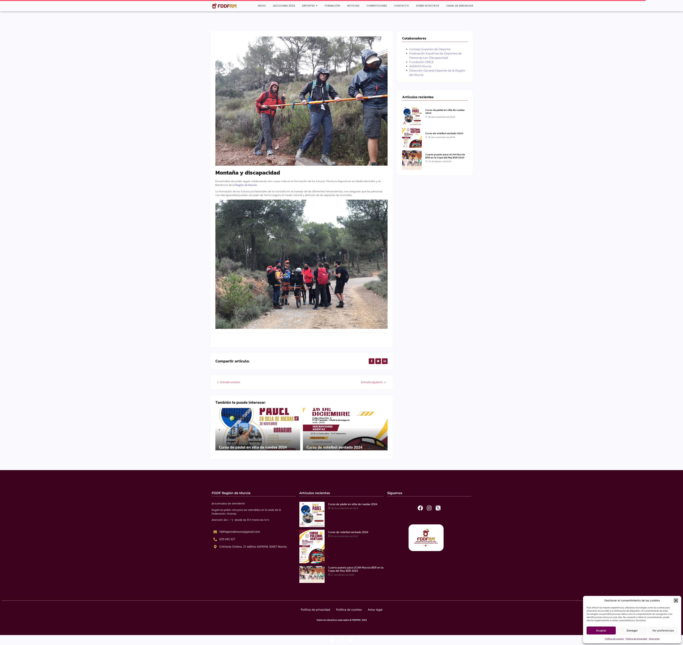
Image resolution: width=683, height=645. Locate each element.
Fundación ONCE (421, 62)
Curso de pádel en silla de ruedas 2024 (253, 447)
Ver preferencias (663, 630)
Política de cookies (614, 638)
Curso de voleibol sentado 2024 (334, 447)
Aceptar (601, 630)
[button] (676, 600)
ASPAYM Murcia (420, 66)
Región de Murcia (246, 185)
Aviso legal (654, 638)
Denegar (632, 630)
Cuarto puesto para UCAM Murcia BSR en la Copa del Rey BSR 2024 (445, 156)
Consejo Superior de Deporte (430, 49)
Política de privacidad (636, 638)
